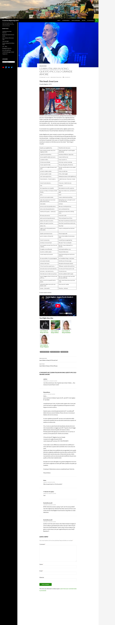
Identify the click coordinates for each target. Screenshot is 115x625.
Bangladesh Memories (6, 48)
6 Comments (67, 77)
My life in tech (90, 20)
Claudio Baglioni (45, 351)
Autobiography (66, 20)
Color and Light (5, 41)
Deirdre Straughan (57, 77)
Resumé (83, 20)
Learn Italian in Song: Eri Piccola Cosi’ (48, 359)
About (58, 20)
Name (41, 564)
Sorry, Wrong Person (6, 50)
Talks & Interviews (76, 20)
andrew (45, 379)
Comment (42, 544)
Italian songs (43, 66)
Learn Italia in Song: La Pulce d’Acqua (48, 365)
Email (41, 571)
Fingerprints (4, 53)
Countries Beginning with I (10, 20)
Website (41, 577)
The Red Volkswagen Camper (8, 52)
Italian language (55, 351)
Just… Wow (4, 46)
